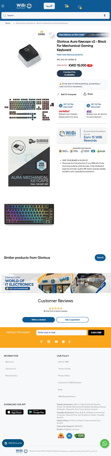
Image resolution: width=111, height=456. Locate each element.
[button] (66, 6)
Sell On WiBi (63, 362)
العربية (49, 6)
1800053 (78, 426)
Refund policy (11, 376)
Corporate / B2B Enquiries (69, 382)
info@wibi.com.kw (71, 429)
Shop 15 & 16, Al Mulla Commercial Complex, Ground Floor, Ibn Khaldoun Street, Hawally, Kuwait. (81, 415)
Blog (60, 390)
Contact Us (10, 369)
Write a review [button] (39, 320)
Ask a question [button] (72, 320)
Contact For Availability (69, 73)
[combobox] (55, 15)
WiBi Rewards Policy (67, 396)
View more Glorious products (70, 55)
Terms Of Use (64, 369)
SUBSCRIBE (96, 333)
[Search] (4, 15)
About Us (9, 362)
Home (7, 23)
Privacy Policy (64, 376)
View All (100, 257)
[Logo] (24, 6)
